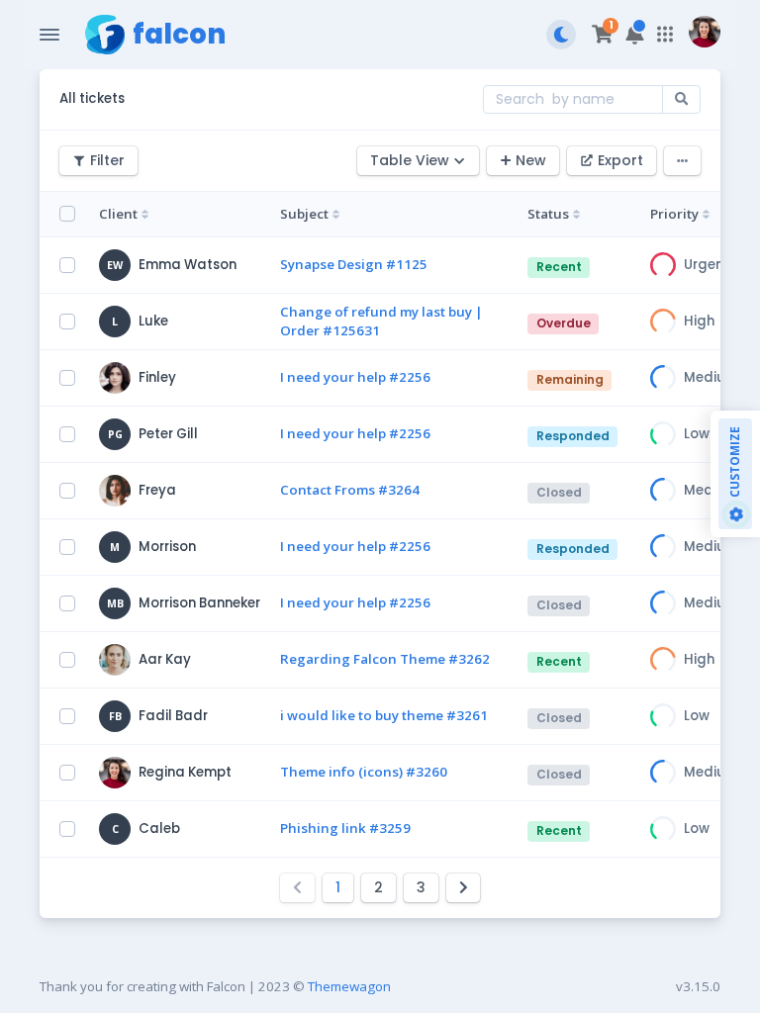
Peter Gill (168, 433)
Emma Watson (188, 264)
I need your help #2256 (355, 377)
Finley (157, 377)
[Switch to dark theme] (561, 34)
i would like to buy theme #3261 (384, 715)
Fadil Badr (173, 715)
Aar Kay (165, 659)
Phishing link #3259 (345, 828)
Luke (153, 321)
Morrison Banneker (199, 603)
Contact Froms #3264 (350, 490)
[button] (634, 35)
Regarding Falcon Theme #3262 (385, 659)
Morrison (167, 546)
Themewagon (349, 986)
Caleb (159, 828)
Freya (157, 490)
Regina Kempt (185, 772)
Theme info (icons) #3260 (363, 772)
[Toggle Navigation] (49, 34)
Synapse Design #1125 (354, 264)
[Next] (463, 888)
